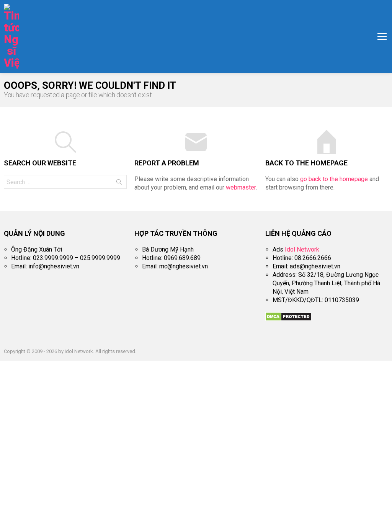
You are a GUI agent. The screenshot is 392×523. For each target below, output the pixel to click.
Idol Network (302, 249)
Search (119, 183)
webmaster (241, 187)
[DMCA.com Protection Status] (288, 319)
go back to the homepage (334, 179)
